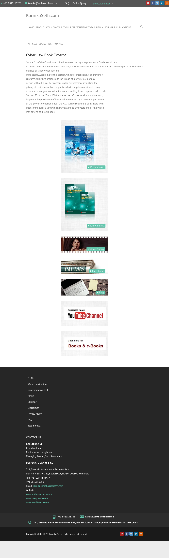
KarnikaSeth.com (42, 15)
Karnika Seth (55, 534)
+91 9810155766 (12, 3)
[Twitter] (131, 534)
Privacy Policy (35, 413)
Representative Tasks (82, 27)
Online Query (79, 3)
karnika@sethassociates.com (43, 3)
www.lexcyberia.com (37, 498)
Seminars (109, 27)
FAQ (67, 3)
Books (42, 43)
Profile (40, 27)
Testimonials (55, 43)
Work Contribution (57, 27)
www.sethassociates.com (39, 494)
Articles (32, 43)
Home (31, 27)
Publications (123, 27)
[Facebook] (127, 534)
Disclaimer (33, 407)
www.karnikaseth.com (37, 502)
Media (99, 27)
